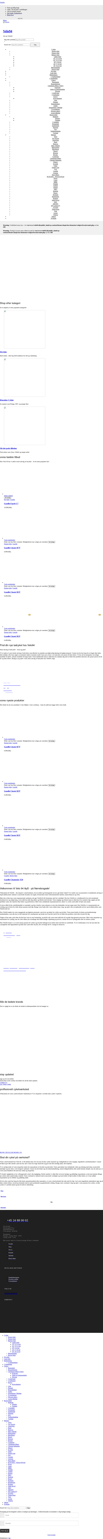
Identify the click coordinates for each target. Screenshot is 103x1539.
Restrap (55, 198)
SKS (55, 202)
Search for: (7, 45)
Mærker (53, 135)
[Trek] (51, 1055)
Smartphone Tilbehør (55, 107)
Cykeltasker (55, 95)
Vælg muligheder (9, 540)
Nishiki (55, 184)
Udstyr (53, 80)
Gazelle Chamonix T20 (13, 880)
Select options (8, 496)
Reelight (55, 195)
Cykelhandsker (55, 77)
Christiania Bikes (55, 158)
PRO (55, 189)
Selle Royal (55, 200)
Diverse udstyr (55, 111)
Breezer (55, 153)
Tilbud (54, 216)
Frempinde (55, 124)
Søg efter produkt (9, 39)
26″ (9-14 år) (57, 66)
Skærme (55, 127)
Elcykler (53, 71)
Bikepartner (55, 147)
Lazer (55, 180)
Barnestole (55, 82)
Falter (55, 166)
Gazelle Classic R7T (12, 548)
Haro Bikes (55, 175)
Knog (55, 178)
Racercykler (55, 69)
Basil (55, 142)
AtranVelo (55, 140)
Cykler (53, 49)
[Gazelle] (51, 1012)
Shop (2, 1191)
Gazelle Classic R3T (12, 592)
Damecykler (55, 53)
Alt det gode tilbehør (8, 448)
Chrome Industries (55, 160)
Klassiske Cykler (7, 400)
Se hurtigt (7, 497)
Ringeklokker (55, 104)
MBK (55, 182)
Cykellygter (55, 93)
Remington (55, 196)
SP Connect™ (55, 206)
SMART (55, 204)
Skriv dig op (4, 1531)
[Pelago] (51, 1023)
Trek (55, 211)
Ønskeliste (3, 1207)
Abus (55, 137)
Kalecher (57, 87)
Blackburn (55, 149)
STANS (55, 207)
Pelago (55, 187)
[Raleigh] (51, 1065)
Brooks (55, 155)
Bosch (56, 151)
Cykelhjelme (53, 78)
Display (57, 118)
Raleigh (55, 191)
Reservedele (53, 115)
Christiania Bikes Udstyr (55, 86)
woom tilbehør (55, 113)
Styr (55, 129)
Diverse (57, 91)
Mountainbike (55, 67)
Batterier (55, 117)
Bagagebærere (55, 84)
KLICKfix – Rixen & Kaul (55, 176)
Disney (55, 162)
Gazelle (55, 171)
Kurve (56, 97)
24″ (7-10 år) (57, 64)
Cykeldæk (55, 122)
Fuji (55, 169)
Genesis (55, 173)
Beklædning (53, 75)
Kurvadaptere (57, 98)
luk (9, 1538)
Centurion (55, 157)
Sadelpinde (55, 126)
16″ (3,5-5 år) (57, 60)
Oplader (57, 120)
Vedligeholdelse (55, 131)
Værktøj (55, 133)
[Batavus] (51, 1044)
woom (56, 213)
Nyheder (53, 218)
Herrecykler (55, 51)
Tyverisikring (55, 109)
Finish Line (55, 167)
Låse (55, 100)
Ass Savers (55, 138)
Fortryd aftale (51, 1535)
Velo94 (2, 2)
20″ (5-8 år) (57, 62)
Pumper (55, 102)
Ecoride (55, 164)
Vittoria (55, 215)
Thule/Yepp (55, 209)
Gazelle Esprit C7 (11, 503)
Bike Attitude (55, 146)
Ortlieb (55, 186)
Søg (35, 45)
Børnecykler (55, 55)
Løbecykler (57, 57)
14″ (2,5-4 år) (57, 58)
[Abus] (51, 1034)
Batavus (55, 144)
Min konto (3, 1196)
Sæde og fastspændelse (57, 89)
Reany (56, 193)
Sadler (56, 106)
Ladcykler (53, 73)
